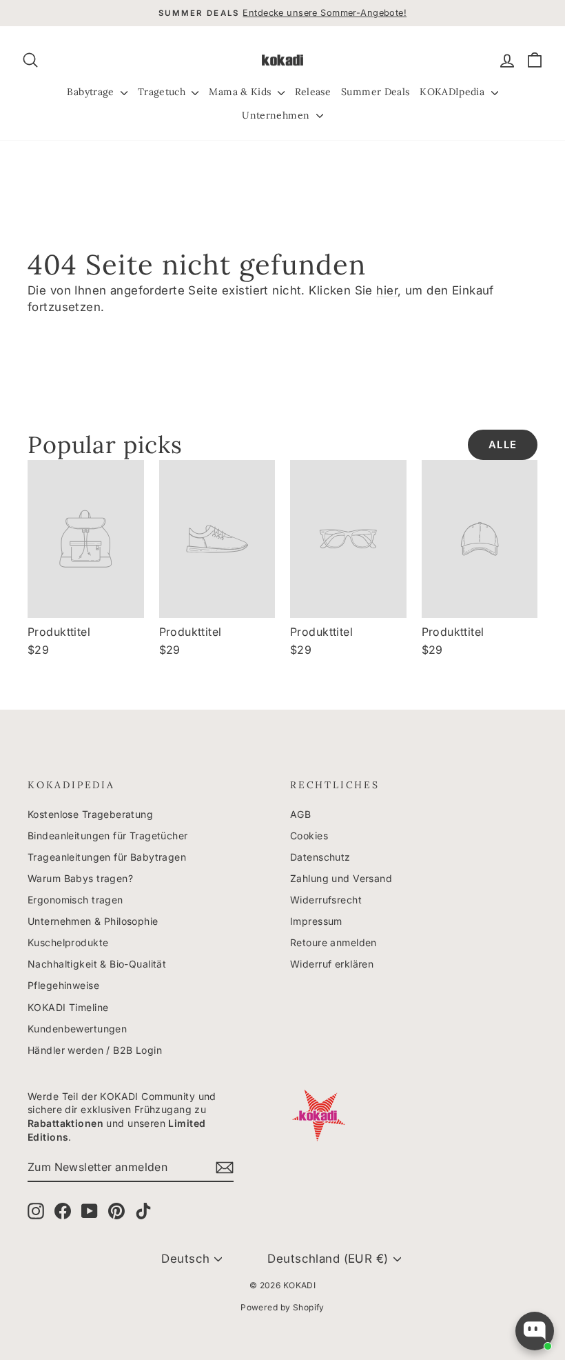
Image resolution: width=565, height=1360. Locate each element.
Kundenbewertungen (77, 1028)
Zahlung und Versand (341, 878)
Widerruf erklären (331, 964)
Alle (503, 445)
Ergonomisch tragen (75, 900)
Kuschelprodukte (68, 942)
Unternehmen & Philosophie (93, 921)
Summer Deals (375, 92)
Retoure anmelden (333, 942)
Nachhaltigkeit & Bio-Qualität (97, 964)
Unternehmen (277, 115)
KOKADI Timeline (68, 1007)
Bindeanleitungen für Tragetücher (108, 835)
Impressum (316, 921)
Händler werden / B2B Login (95, 1050)
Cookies (309, 835)
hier (387, 290)
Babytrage (92, 92)
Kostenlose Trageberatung (90, 814)
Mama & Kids (241, 92)
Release (313, 92)
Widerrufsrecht (326, 900)
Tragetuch (163, 92)
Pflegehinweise (63, 985)
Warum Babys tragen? (80, 878)
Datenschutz (320, 857)
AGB (300, 814)
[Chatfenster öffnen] (534, 1331)
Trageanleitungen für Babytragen (107, 857)
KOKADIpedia (453, 92)
